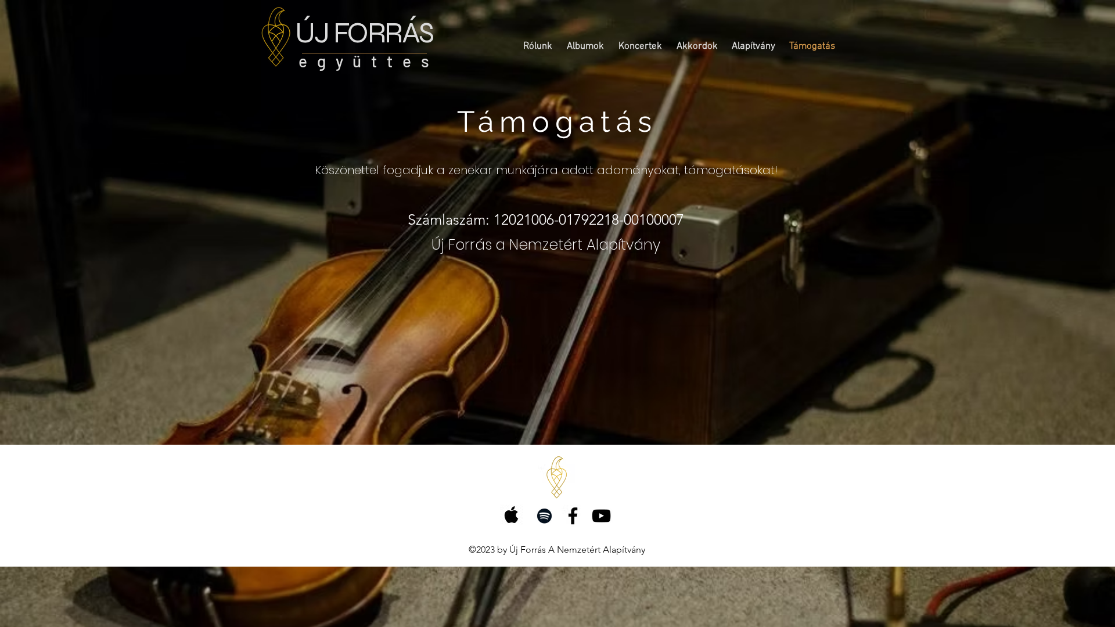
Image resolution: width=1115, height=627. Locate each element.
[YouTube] (601, 516)
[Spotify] (544, 516)
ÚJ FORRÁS (364, 33)
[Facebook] (573, 516)
